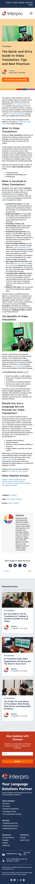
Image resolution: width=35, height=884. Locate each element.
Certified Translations (10, 809)
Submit (17, 761)
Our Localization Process (11, 814)
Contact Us (9, 2)
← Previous (5, 571)
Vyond (4, 198)
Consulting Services (9, 828)
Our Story (6, 803)
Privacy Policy (27, 867)
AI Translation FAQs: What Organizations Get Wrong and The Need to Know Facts (17, 661)
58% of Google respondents (15, 114)
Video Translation (16, 499)
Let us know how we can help (17, 471)
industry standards (8, 459)
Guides (5, 843)
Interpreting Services (10, 826)
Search (30, 4)
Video (8, 499)
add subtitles (10, 265)
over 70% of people (18, 366)
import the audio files (20, 263)
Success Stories (8, 837)
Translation (6, 46)
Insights (15, 2)
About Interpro (8, 801)
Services (5, 820)
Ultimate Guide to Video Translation (13, 481)
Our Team (6, 806)
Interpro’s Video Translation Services (14, 479)
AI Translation (9, 610)
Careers (23, 837)
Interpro (20, 515)
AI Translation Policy (8, 869)
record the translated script (21, 247)
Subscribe (21, 2)
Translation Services (10, 823)
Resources (6, 835)
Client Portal (29, 2)
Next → (30, 571)
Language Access (9, 811)
